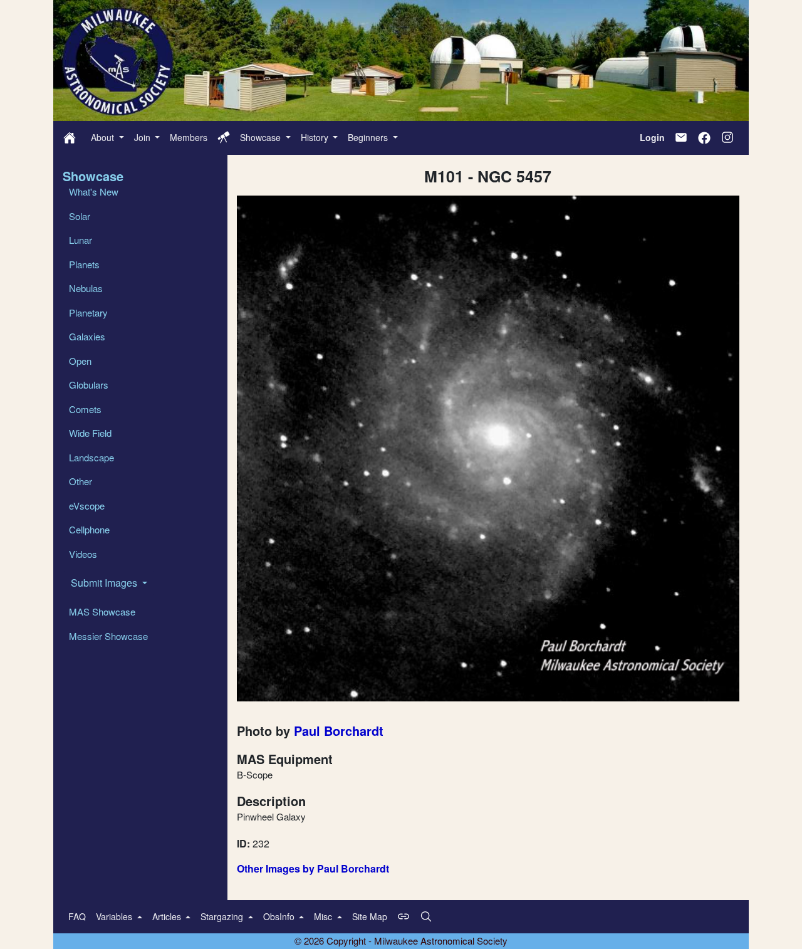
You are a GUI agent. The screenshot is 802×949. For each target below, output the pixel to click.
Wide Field (90, 432)
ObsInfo (280, 916)
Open (80, 360)
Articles (168, 916)
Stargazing (223, 916)
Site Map (369, 916)
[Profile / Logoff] (223, 137)
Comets (85, 409)
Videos (83, 553)
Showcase (261, 137)
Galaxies (87, 336)
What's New (93, 191)
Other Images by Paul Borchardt (313, 868)
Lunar (80, 239)
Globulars (88, 384)
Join (143, 137)
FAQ (77, 916)
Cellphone (89, 529)
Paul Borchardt (338, 730)
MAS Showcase (102, 611)
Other (80, 481)
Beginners (369, 137)
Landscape (91, 457)
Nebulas (86, 288)
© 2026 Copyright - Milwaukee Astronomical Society (401, 940)
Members (188, 137)
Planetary (88, 312)
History (316, 137)
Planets (84, 264)
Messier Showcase (108, 635)
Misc (324, 916)
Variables (115, 916)
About (104, 137)
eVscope (87, 505)
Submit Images (105, 582)
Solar (79, 216)
